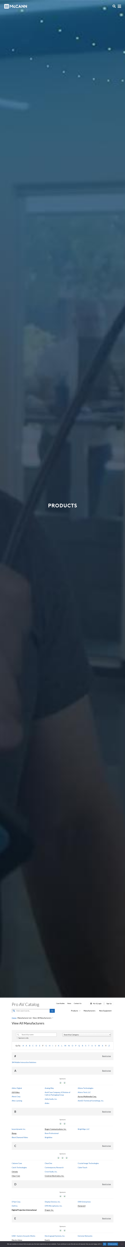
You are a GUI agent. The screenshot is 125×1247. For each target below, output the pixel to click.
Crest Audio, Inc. (51, 1172)
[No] (122, 1244)
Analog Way (49, 1088)
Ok (105, 1244)
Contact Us (77, 1003)
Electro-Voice (17, 1240)
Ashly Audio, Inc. (51, 1099)
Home (14, 1018)
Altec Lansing (17, 1101)
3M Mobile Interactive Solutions (24, 1062)
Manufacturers (89, 1011)
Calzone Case (17, 1163)
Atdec (47, 1103)
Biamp (14, 1133)
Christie (15, 1172)
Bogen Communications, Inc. (55, 1129)
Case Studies (60, 1003)
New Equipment (105, 1011)
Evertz (47, 1240)
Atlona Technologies (85, 1088)
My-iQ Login (97, 1003)
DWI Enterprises (84, 1202)
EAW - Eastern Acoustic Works (23, 1236)
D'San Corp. (16, 1202)
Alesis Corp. (16, 1096)
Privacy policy (112, 1244)
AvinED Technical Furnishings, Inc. (91, 1101)
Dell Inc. (15, 1206)
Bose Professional (51, 1133)
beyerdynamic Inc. (19, 1129)
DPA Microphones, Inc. (53, 1206)
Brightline (48, 1137)
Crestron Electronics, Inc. (54, 1176)
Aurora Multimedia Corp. (87, 1096)
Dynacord (81, 1206)
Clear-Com (16, 1176)
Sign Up (109, 1003)
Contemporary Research (54, 1167)
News (69, 1003)
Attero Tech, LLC (84, 1092)
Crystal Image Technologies (88, 1163)
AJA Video (16, 1092)
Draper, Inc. (49, 1210)
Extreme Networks (85, 1236)
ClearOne (48, 1163)
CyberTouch (82, 1167)
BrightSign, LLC (84, 1129)
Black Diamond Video (20, 1137)
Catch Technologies (19, 1167)
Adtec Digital (17, 1088)
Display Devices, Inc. (52, 1202)
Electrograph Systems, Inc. (55, 1236)
